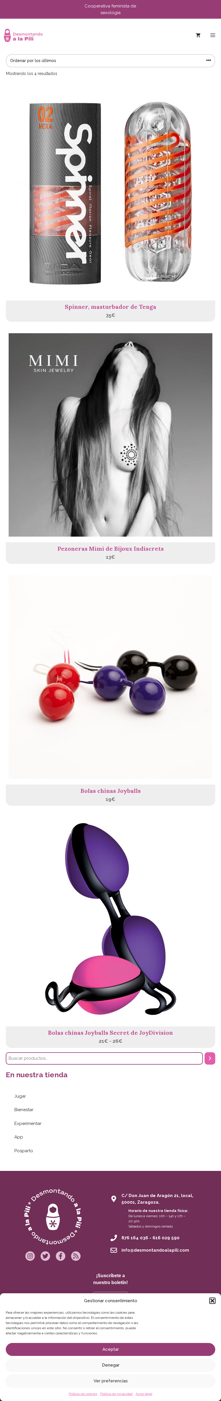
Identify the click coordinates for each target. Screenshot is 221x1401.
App (18, 1137)
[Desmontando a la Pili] (23, 35)
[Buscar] (210, 1058)
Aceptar (110, 1349)
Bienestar (23, 1109)
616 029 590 (166, 1237)
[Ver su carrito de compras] (198, 35)
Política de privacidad (116, 1394)
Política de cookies (83, 1394)
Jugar (20, 1096)
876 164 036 (134, 1237)
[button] (212, 1301)
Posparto (23, 1150)
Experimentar (27, 1123)
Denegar (110, 1365)
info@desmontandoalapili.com (155, 1250)
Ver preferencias (111, 1380)
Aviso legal (144, 1394)
